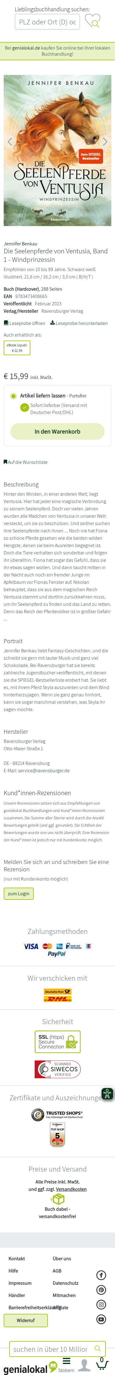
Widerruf (26, 1320)
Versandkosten (71, 1189)
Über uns (62, 1258)
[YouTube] (101, 1320)
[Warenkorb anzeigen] (102, 1368)
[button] (67, 1367)
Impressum (20, 1283)
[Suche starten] (97, 1349)
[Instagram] (101, 1305)
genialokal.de (26, 48)
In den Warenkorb (57, 431)
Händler (17, 1295)
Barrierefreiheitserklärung (28, 1307)
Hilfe (13, 1271)
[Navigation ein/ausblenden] (84, 1365)
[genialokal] (30, 1368)
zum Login (18, 893)
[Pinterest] (101, 1290)
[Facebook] (101, 1275)
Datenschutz (66, 1283)
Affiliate (60, 1307)
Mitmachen (64, 1295)
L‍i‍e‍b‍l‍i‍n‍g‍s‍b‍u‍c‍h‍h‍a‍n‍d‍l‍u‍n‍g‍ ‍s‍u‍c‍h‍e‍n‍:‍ (52, 9)
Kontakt (17, 1258)
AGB (57, 1271)
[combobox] (50, 1349)
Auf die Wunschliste (27, 462)
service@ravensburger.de (44, 770)
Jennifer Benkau (20, 243)
